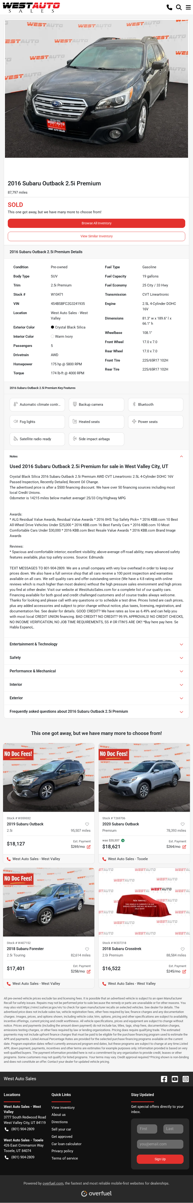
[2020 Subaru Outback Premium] (144, 777)
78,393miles (176, 830)
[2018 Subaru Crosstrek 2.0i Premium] (144, 902)
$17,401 (16, 968)
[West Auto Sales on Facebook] (162, 1078)
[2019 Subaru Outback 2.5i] (48, 777)
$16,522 (111, 968)
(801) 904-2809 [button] (22, 1129)
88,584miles (176, 955)
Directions (60, 1122)
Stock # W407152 (19, 943)
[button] (169, 7)
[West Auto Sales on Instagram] (183, 1078)
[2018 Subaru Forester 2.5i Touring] (48, 902)
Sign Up (160, 1159)
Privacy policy (62, 1151)
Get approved (62, 1137)
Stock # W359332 (19, 818)
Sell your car (61, 1129)
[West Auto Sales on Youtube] (173, 1078)
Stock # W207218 (114, 943)
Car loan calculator (66, 1144)
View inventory (63, 1107)
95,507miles (81, 830)
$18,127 (16, 844)
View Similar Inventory (96, 236)
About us (59, 1115)
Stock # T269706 (113, 818)
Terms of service (65, 1158)
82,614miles (81, 955)
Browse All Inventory (97, 223)
